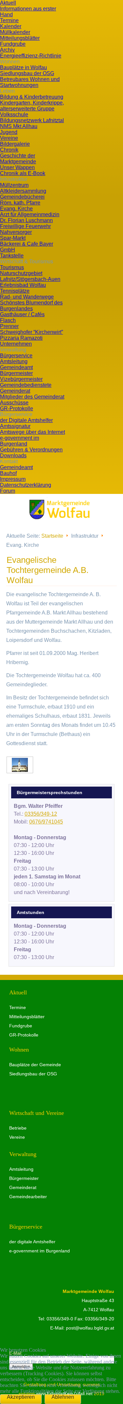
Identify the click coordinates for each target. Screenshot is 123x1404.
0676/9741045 (46, 821)
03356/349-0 (60, 1318)
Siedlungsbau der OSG (33, 1073)
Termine (17, 1007)
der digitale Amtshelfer (32, 1241)
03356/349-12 (41, 814)
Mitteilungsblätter (27, 1016)
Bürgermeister (24, 1178)
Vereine (17, 1137)
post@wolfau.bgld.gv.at (90, 1328)
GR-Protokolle (23, 1034)
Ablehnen (62, 1397)
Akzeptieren (21, 1397)
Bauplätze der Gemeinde (35, 1064)
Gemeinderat (22, 1187)
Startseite (52, 536)
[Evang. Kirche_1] (19, 765)
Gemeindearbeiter (28, 1196)
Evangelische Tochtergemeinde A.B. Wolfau (48, 570)
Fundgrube (20, 1025)
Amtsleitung (21, 1169)
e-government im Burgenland (39, 1250)
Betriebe (18, 1128)
